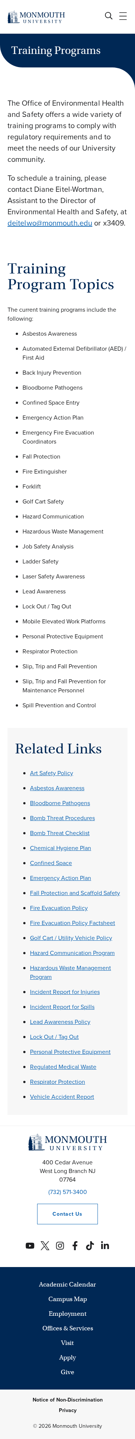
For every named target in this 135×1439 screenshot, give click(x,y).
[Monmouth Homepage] (36, 16)
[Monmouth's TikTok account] (90, 1245)
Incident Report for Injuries (65, 992)
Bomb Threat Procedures (62, 818)
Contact (59, 1214)
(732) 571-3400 (67, 1192)
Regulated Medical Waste (63, 1066)
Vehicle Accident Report (62, 1096)
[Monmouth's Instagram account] (60, 1245)
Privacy (67, 1410)
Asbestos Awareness (57, 788)
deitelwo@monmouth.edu (50, 223)
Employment (68, 1314)
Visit (67, 1343)
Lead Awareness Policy (60, 1022)
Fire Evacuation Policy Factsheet (72, 923)
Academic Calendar (67, 1284)
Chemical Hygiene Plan (60, 848)
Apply (67, 1357)
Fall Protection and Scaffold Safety (75, 893)
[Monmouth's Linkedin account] (105, 1245)
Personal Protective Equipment (70, 1051)
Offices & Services (67, 1328)
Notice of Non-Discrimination (68, 1400)
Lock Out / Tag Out (54, 1037)
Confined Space (51, 863)
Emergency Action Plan (60, 878)
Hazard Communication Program (72, 953)
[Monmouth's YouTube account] (30, 1245)
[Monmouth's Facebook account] (75, 1245)
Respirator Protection (57, 1081)
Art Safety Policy (51, 773)
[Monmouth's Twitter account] (45, 1245)
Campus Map (67, 1299)
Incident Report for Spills (62, 1007)
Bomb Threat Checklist (60, 833)
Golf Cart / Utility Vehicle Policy (71, 938)
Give (67, 1372)
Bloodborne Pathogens (60, 803)
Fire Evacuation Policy (59, 908)
